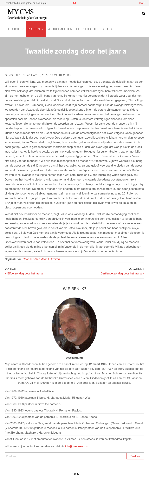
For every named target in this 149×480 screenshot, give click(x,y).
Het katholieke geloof (94, 29)
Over (141, 2)
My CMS (20, 11)
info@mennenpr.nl (76, 446)
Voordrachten (60, 29)
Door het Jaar (31, 259)
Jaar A (45, 259)
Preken (34, 29)
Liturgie (13, 29)
